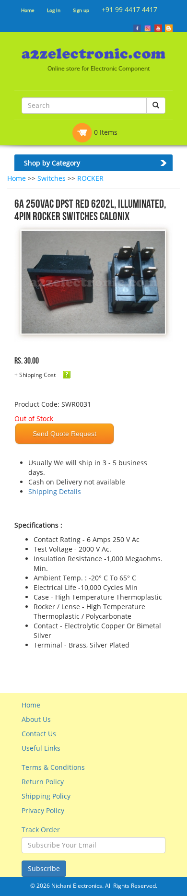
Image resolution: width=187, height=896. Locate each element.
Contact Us (39, 733)
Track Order (41, 829)
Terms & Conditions (53, 767)
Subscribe (44, 868)
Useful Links (41, 748)
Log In (53, 10)
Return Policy (43, 781)
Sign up (81, 10)
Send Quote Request (64, 433)
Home (28, 10)
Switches (51, 178)
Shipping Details (54, 491)
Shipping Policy (46, 796)
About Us (36, 719)
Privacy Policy (43, 810)
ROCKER (90, 178)
